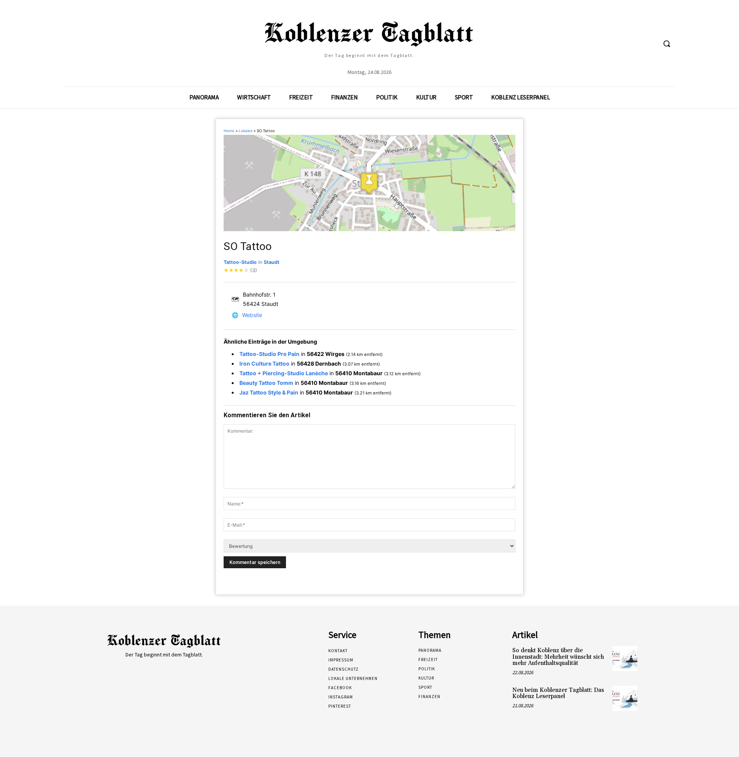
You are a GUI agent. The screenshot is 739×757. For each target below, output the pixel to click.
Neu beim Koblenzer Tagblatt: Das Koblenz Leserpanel (558, 693)
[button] (666, 43)
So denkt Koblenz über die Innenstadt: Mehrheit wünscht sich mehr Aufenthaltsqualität (558, 657)
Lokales (245, 131)
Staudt (271, 262)
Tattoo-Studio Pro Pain (269, 354)
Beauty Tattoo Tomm (266, 382)
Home (229, 131)
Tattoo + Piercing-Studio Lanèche (283, 373)
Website (252, 315)
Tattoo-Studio (240, 262)
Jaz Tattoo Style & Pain (268, 392)
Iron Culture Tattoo (264, 363)
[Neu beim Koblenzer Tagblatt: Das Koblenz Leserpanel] (624, 698)
